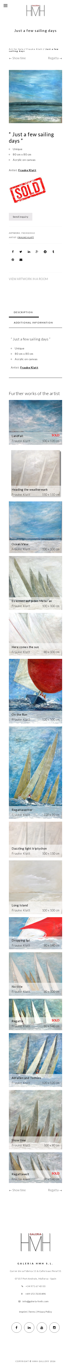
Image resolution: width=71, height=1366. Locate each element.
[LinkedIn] (29, 1328)
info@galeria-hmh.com (35, 1301)
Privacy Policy (44, 1311)
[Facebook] (16, 1328)
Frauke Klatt (34, 49)
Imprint (23, 1311)
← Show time (17, 58)
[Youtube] (42, 1328)
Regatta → (55, 58)
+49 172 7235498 (35, 1293)
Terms (32, 1311)
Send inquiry (20, 216)
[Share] (13, 252)
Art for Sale (16, 49)
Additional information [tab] (33, 322)
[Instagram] (54, 1328)
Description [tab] (23, 312)
